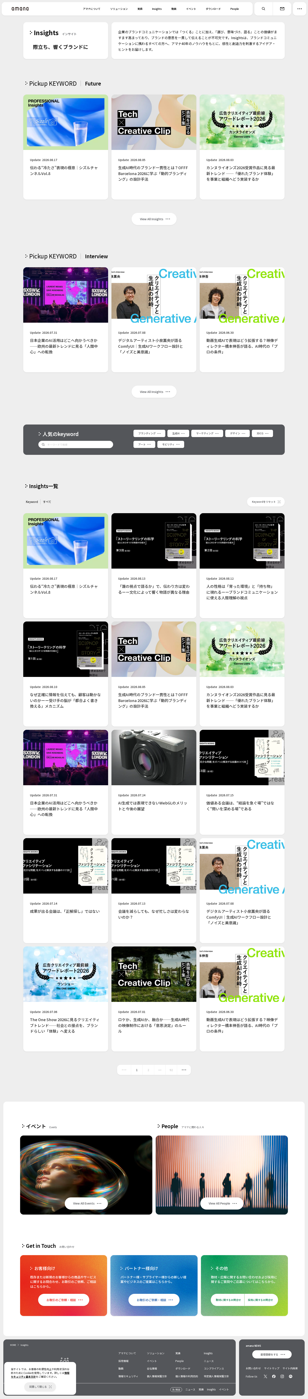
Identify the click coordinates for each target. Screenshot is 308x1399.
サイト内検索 (290, 1368)
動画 (173, 8)
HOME (13, 1345)
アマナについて (92, 8)
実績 (139, 8)
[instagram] (282, 1376)
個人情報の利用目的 (186, 1376)
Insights (157, 8)
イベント (191, 8)
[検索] (263, 8)
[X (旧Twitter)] (265, 1376)
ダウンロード (213, 8)
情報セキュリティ (128, 1376)
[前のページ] (124, 1070)
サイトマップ (271, 1368)
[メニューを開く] (299, 8)
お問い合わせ (253, 1368)
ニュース (209, 1361)
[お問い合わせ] (282, 8)
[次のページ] (184, 1070)
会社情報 (152, 1368)
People (234, 8)
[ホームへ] (20, 8)
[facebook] (274, 1376)
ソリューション (119, 8)
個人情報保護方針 (157, 1376)
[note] (290, 1376)
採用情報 (123, 1361)
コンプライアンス (214, 1368)
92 (171, 1070)
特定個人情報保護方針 (216, 1376)
